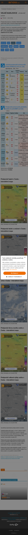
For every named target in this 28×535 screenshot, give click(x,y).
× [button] (24, 257)
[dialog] (14, 267)
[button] (14, 276)
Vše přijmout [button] (14, 273)
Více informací (13, 269)
